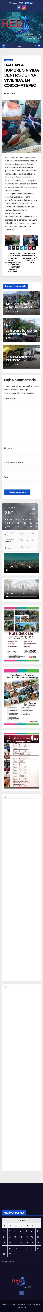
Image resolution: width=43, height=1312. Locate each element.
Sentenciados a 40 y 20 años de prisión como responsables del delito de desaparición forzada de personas (15, 262)
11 (21, 1237)
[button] (35, 46)
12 (27, 1237)
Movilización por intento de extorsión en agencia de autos (28, 258)
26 (27, 1248)
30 (10, 1254)
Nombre (8, 448)
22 (4, 1248)
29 (4, 1254)
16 (10, 1242)
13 (32, 1237)
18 (21, 1242)
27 (32, 1248)
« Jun (4, 1262)
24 (15, 1248)
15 (4, 1242)
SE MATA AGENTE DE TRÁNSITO (20, 358)
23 (10, 1248)
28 (38, 1248)
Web (6, 477)
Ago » (11, 1262)
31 (15, 1254)
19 (27, 1242)
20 (32, 1242)
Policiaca (8, 60)
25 (21, 1248)
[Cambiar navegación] (19, 45)
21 (38, 1242)
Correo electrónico (13, 462)
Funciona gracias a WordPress (14, 1304)
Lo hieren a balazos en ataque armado (21, 332)
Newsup (35, 1304)
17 (15, 1242)
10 (15, 1237)
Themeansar (21, 1307)
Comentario (10, 398)
